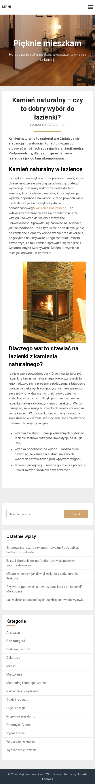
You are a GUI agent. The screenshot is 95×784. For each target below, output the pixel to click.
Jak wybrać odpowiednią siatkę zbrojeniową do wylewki (45, 600)
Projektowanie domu (20, 716)
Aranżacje (13, 632)
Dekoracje (13, 657)
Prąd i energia (16, 708)
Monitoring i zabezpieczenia (26, 683)
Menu (7, 7)
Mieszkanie (14, 674)
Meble (10, 666)
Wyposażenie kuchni (20, 741)
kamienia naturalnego (51, 208)
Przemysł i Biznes (18, 725)
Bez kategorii (15, 641)
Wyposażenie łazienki (21, 750)
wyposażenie (15, 733)
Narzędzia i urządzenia (22, 691)
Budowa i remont (18, 649)
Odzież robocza (17, 699)
